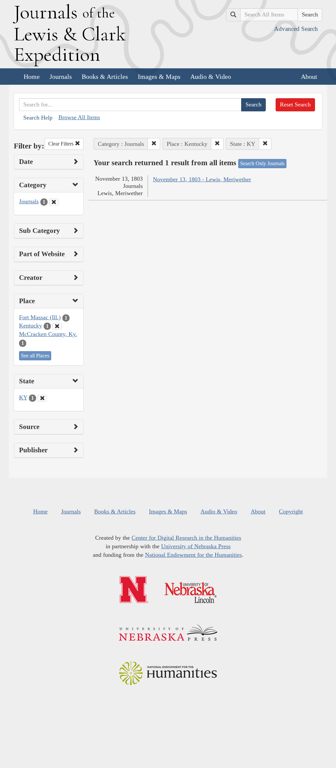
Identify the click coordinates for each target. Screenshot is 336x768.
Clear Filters (61, 144)
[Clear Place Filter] (57, 326)
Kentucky (30, 325)
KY (23, 397)
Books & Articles (105, 76)
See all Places (35, 355)
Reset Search (295, 104)
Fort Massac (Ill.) (40, 317)
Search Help (37, 117)
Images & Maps (159, 76)
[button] (154, 144)
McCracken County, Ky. (48, 334)
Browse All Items (79, 117)
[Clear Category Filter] (53, 202)
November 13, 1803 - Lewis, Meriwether (202, 179)
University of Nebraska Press (196, 546)
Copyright (291, 511)
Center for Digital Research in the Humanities (186, 537)
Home (32, 76)
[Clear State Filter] (42, 398)
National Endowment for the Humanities (193, 555)
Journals (61, 76)
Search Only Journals (262, 163)
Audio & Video (210, 76)
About (309, 76)
